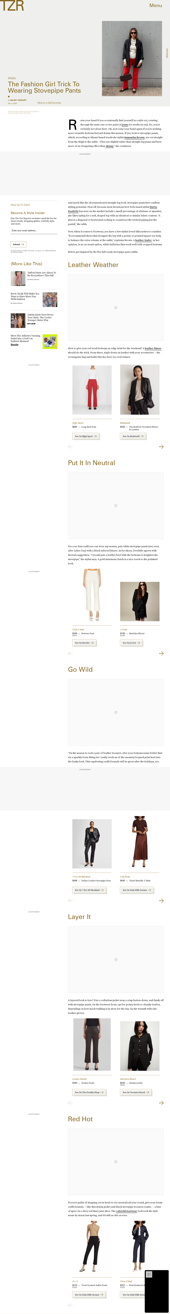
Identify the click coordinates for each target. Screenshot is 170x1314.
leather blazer (153, 348)
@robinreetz (167, 53)
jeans (125, 124)
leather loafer (143, 240)
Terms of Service (51, 250)
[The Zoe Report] (12, 5)
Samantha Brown (134, 137)
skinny (110, 146)
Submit (16, 244)
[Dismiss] (166, 1272)
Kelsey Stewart (18, 100)
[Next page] (161, 447)
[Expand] (148, 1272)
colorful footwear (126, 1211)
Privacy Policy (17, 252)
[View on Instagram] (116, 307)
